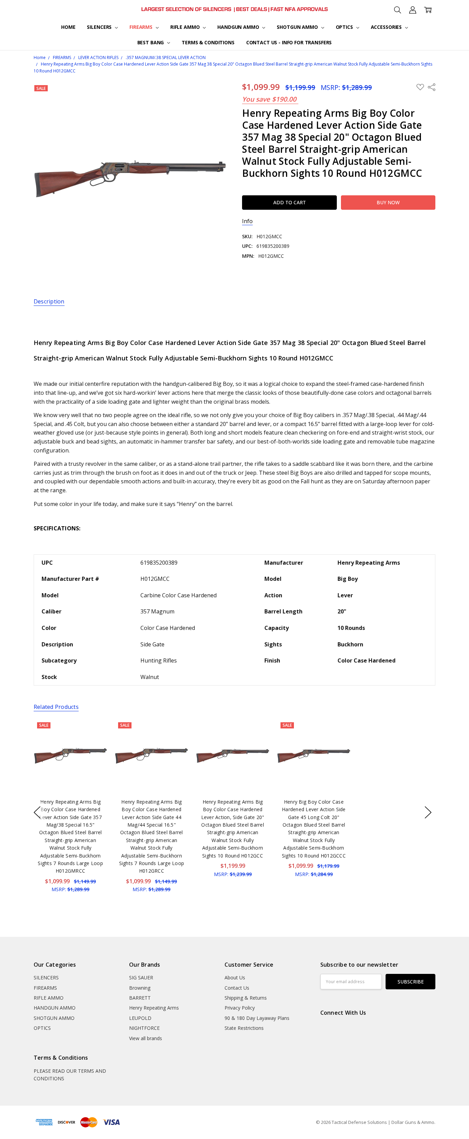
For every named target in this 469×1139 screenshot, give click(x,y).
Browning (139, 988)
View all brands (145, 1038)
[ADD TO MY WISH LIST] (94, 741)
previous (37, 812)
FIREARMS (141, 27)
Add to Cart (70, 763)
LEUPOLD (140, 1018)
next (428, 812)
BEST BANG (151, 42)
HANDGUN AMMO (238, 27)
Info (247, 221)
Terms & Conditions (208, 42)
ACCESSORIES (387, 27)
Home (68, 27)
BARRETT (140, 997)
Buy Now (70, 778)
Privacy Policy (240, 1007)
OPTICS (345, 27)
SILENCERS (100, 27)
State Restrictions (244, 1028)
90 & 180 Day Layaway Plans (257, 1018)
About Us (235, 977)
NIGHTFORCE (144, 1028)
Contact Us (237, 988)
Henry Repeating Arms (154, 1007)
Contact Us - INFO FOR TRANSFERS (289, 42)
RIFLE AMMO (185, 27)
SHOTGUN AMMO (298, 27)
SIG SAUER (141, 977)
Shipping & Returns (246, 997)
